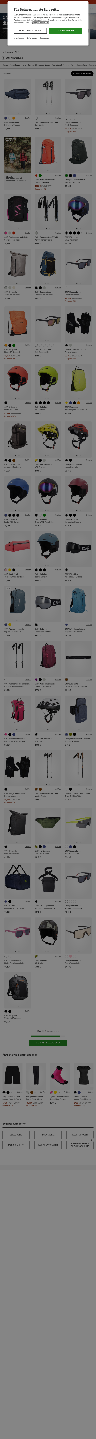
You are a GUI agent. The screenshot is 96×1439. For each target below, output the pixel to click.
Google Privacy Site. (40, 23)
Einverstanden (66, 31)
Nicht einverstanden (30, 31)
